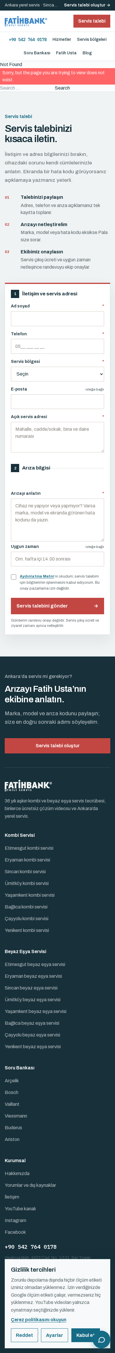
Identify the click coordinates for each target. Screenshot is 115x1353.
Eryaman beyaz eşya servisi (33, 976)
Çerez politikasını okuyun (38, 1319)
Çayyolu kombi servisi (26, 918)
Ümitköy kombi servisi (27, 883)
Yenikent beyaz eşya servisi (33, 1046)
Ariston (12, 1139)
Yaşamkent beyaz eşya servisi (35, 1011)
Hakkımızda (17, 1173)
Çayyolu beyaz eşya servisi (32, 1034)
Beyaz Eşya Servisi (25, 951)
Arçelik (12, 1080)
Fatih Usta (66, 53)
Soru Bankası (37, 53)
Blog (87, 53)
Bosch (11, 1092)
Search (62, 87)
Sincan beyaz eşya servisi (31, 987)
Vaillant (12, 1104)
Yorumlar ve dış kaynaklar (30, 1185)
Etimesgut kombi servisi (29, 848)
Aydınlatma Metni (37, 576)
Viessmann (16, 1115)
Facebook (15, 1232)
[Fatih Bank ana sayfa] (26, 21)
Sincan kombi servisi (25, 871)
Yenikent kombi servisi (27, 930)
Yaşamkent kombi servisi (30, 895)
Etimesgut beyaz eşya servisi (35, 964)
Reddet (24, 1335)
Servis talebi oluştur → (87, 5)
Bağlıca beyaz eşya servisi (32, 1023)
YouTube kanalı (20, 1208)
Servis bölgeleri (91, 39)
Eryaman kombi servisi (27, 859)
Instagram (15, 1220)
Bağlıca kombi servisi (26, 906)
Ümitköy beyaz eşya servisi (32, 999)
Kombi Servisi (20, 835)
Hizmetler (61, 39)
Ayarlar (54, 1335)
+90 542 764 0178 (28, 39)
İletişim (12, 1196)
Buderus (13, 1127)
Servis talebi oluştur (58, 745)
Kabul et (85, 1335)
